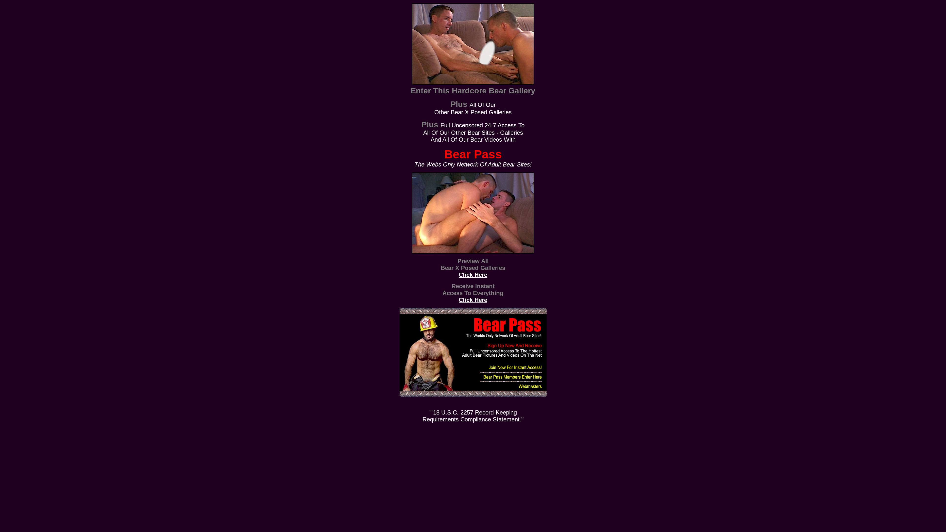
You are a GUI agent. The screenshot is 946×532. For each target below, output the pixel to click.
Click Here (473, 274)
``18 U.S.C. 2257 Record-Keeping (473, 412)
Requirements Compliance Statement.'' (473, 419)
